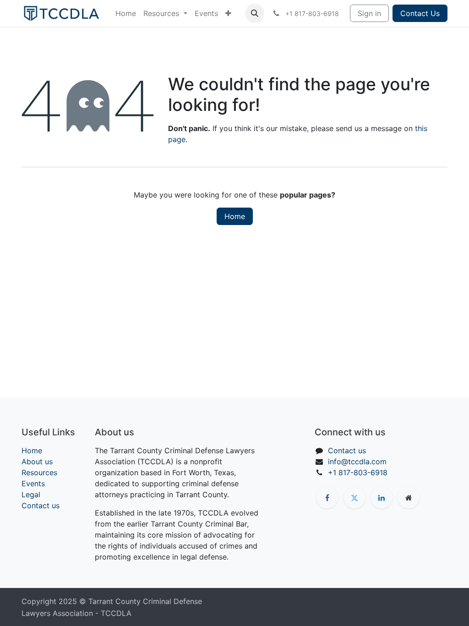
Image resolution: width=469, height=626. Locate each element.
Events (33, 483)
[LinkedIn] (382, 498)
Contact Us (420, 13)
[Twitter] (354, 498)
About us (37, 461)
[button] (254, 13)
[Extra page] (409, 498)
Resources (39, 472)
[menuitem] (126, 13)
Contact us (41, 505)
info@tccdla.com (357, 461)
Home (234, 216)
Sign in (369, 13)
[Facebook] (327, 498)
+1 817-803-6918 (357, 472)
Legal (31, 494)
